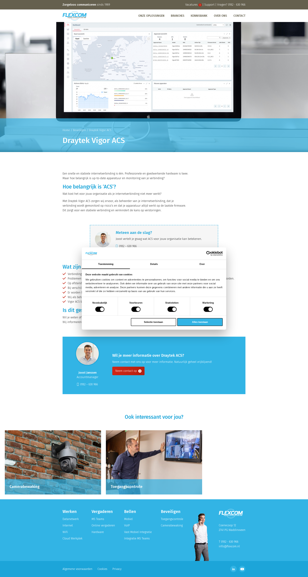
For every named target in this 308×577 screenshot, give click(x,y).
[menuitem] (151, 15)
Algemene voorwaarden (77, 569)
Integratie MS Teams (137, 538)
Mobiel (128, 519)
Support (209, 4)
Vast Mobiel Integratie (138, 532)
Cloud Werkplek (72, 538)
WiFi (65, 532)
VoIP (127, 525)
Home (66, 130)
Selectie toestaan (153, 322)
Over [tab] (202, 264)
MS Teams (98, 519)
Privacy (116, 569)
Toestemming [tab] (105, 264)
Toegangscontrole (172, 519)
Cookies (102, 569)
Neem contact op (126, 371)
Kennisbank (199, 15)
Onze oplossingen (151, 15)
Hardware (98, 532)
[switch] (136, 309)
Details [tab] (154, 264)
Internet (68, 525)
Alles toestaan (200, 322)
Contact (239, 15)
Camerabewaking (172, 525)
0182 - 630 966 (236, 4)
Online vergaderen (103, 525)
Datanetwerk (71, 519)
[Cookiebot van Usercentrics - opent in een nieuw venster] (209, 253)
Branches (177, 15)
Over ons (220, 15)
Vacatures (193, 4)
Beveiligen (79, 130)
